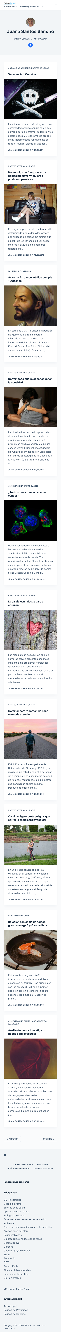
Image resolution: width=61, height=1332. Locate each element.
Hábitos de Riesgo (40, 68)
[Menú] (56, 5)
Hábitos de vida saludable (21, 166)
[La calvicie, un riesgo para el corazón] (30, 630)
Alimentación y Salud (19, 486)
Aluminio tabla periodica (17, 1270)
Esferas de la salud (14, 1207)
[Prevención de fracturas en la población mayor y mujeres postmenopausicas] (30, 204)
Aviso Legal (42, 1164)
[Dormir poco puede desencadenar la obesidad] (30, 407)
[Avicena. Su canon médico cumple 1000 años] (30, 305)
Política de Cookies (43, 1169)
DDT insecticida (12, 1199)
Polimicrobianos (13, 1234)
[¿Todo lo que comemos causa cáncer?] (30, 520)
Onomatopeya (12, 1242)
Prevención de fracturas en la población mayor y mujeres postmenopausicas (27, 176)
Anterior (13, 1139)
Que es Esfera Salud (23, 1164)
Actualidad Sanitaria (19, 68)
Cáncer (34, 486)
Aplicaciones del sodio (16, 1211)
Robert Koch (11, 1266)
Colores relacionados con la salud (23, 1238)
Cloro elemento (12, 1277)
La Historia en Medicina (20, 271)
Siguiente (47, 1139)
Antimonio (9, 1258)
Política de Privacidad (19, 1169)
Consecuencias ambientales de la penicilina (28, 1227)
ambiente (9, 1223)
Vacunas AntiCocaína (22, 74)
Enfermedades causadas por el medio (25, 1219)
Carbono (8, 1246)
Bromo (7, 1254)
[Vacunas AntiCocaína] (30, 99)
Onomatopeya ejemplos (17, 1250)
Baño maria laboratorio (16, 1274)
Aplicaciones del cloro (16, 1230)
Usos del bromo (13, 1203)
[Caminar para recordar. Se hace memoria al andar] (30, 739)
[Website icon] (30, 45)
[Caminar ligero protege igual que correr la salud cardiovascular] (30, 845)
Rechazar (38, 1328)
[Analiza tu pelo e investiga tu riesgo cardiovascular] (30, 1059)
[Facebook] (5, 1155)
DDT (6, 1262)
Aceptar (22, 1328)
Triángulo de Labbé (14, 1215)
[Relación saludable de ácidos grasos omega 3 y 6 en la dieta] (30, 950)
